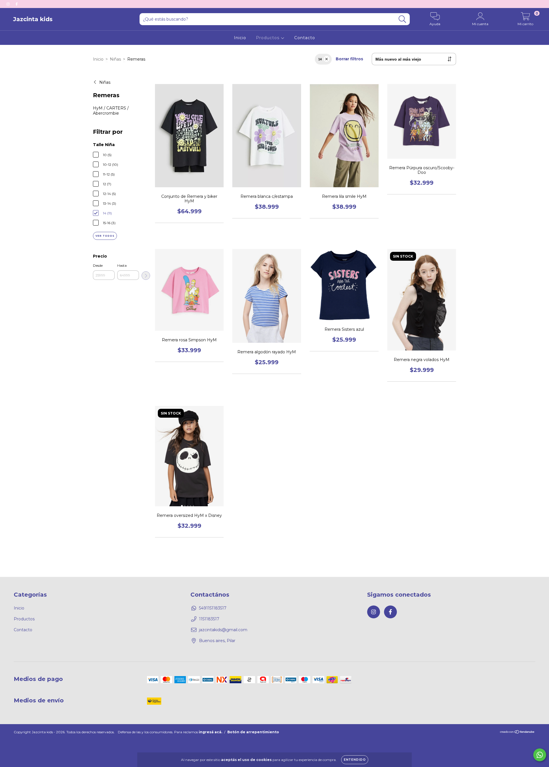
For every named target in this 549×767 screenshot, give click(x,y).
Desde (98, 265)
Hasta (122, 265)
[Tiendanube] (517, 732)
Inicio (240, 38)
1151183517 (209, 618)
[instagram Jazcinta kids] (8, 4)
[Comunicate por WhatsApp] (539, 754)
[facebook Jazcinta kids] (16, 4)
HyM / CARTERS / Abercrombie (111, 110)
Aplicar (146, 275)
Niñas (115, 59)
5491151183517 (212, 608)
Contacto (304, 38)
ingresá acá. (210, 732)
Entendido (355, 760)
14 (320, 59)
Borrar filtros (349, 58)
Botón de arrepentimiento (253, 732)
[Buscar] (402, 19)
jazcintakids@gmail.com (223, 629)
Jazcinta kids (33, 19)
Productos (268, 38)
